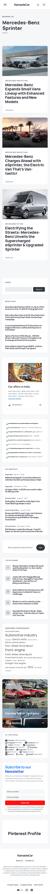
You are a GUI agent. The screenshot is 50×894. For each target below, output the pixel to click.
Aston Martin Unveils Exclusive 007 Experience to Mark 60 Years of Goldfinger (28, 592)
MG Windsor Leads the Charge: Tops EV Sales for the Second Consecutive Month (23, 530)
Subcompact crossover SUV (16, 667)
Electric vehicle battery (15, 642)
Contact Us (29, 860)
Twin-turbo (37, 668)
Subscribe (25, 803)
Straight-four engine (15, 663)
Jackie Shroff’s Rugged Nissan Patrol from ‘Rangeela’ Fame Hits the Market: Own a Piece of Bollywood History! (28, 580)
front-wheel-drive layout (18, 654)
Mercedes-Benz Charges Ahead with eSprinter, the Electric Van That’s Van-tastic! (24, 165)
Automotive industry (21, 635)
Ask (40, 547)
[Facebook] (32, 890)
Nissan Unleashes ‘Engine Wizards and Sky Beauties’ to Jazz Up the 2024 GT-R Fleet (28, 568)
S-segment (8, 660)
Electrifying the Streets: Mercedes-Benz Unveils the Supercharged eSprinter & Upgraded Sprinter (24, 238)
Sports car (21, 660)
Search (8, 282)
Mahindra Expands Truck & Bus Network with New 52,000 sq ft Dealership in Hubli (23, 478)
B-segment (8, 640)
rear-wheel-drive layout (33, 657)
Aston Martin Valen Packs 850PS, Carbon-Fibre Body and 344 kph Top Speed (24, 347)
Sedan (15, 660)
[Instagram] (27, 890)
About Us (19, 860)
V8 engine (8, 671)
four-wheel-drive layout (19, 645)
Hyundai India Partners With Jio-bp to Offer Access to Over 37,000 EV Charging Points (24, 308)
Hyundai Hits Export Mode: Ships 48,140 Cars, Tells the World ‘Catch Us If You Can (28, 613)
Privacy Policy (12, 885)
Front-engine (15, 650)
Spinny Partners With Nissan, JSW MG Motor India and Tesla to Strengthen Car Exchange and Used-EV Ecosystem (23, 338)
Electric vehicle (32, 640)
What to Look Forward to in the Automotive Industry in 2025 (26, 602)
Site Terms (38, 885)
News (19, 81)
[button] (5, 5)
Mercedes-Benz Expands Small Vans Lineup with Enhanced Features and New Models (24, 93)
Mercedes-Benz (10, 81)
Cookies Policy (26, 885)
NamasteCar (22, 4)
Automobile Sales (12, 631)
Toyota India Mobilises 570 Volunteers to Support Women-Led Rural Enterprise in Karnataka (23, 328)
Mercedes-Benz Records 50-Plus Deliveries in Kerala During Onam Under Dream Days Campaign (24, 317)
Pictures (24, 81)
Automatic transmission (17, 628)
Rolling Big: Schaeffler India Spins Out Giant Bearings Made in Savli (22, 502)
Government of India (14, 657)
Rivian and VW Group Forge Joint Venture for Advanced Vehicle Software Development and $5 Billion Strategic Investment (23, 516)
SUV (30, 667)
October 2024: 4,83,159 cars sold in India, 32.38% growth (23, 490)
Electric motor (19, 639)
